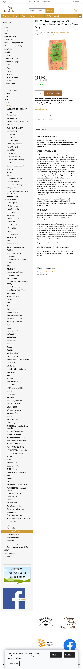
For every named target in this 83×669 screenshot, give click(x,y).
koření (9, 325)
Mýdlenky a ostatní (14, 253)
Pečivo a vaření (9, 39)
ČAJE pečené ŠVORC (14, 156)
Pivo (8, 68)
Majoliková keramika (14, 434)
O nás (30, 2)
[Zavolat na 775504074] (6, 2)
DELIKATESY (11, 303)
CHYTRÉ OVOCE (12, 356)
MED (8, 306)
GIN (8, 482)
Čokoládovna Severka (14, 287)
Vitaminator (11, 528)
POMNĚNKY (11, 341)
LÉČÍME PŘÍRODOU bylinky (16, 369)
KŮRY (9, 375)
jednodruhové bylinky (15, 178)
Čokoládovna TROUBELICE (16, 290)
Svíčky (6, 99)
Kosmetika (8, 87)
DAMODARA (11, 293)
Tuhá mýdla (12, 228)
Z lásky (7, 27)
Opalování (11, 222)
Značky (7, 556)
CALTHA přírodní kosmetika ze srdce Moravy (18, 192)
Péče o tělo (11, 215)
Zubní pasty (12, 212)
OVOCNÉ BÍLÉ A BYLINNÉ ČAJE (18, 122)
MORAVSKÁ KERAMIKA (15, 431)
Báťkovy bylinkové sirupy (16, 159)
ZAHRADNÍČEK (12, 413)
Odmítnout (56, 655)
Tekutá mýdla (13, 225)
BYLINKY (10, 175)
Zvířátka (10, 250)
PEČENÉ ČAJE (12, 463)
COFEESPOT (11, 188)
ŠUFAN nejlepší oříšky (14, 493)
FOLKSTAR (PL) (12, 331)
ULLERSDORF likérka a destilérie (18, 518)
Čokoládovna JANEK (14, 275)
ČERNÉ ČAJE (11, 115)
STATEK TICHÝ (12, 522)
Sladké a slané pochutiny (13, 43)
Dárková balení (12, 77)
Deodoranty (12, 231)
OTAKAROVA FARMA (14, 444)
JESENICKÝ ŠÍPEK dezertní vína (18, 359)
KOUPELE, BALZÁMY (14, 400)
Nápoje (7, 55)
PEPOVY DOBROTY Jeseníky (17, 450)
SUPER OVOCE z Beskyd (15, 453)
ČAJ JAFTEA (11, 134)
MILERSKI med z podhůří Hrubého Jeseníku (19, 427)
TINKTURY (11, 372)
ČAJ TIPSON (11, 137)
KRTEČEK (10, 397)
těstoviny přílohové (14, 318)
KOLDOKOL (11, 363)
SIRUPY (10, 456)
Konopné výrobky (10, 90)
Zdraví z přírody (12, 544)
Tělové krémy (13, 234)
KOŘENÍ (10, 309)
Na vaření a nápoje (14, 506)
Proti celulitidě (13, 218)
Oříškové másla (12, 496)
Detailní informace (41, 109)
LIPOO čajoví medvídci (15, 388)
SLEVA (6, 550)
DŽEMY (9, 459)
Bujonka (10, 169)
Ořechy (9, 499)
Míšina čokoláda (12, 278)
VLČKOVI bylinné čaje (14, 144)
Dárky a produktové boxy (16, 509)
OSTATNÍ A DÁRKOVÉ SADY (17, 485)
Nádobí (7, 93)
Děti (8, 241)
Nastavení (14, 664)
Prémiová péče (12, 196)
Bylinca (9, 172)
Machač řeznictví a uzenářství (17, 547)
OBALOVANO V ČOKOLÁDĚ (16, 272)
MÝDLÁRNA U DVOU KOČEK (16, 441)
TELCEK (10, 525)
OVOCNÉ (10, 299)
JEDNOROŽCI (12, 394)
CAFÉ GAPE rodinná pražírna (17, 185)
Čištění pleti (12, 203)
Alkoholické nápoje (11, 62)
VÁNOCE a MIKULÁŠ (14, 410)
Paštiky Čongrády (13, 537)
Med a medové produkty (13, 46)
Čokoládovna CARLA (14, 256)
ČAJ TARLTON (12, 131)
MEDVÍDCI (10, 391)
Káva (6, 30)
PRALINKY (11, 269)
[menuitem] (6, 16)
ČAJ (8, 266)
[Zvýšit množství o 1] (43, 92)
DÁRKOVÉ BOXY (13, 312)
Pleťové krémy (13, 206)
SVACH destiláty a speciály (16, 472)
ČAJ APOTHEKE (12, 147)
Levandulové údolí (13, 531)
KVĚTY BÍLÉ (11, 334)
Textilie (10, 344)
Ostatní (9, 80)
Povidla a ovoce (12, 512)
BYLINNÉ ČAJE (12, 419)
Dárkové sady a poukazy (15, 247)
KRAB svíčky (11, 366)
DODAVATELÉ (9, 106)
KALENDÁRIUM (12, 382)
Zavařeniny (8, 49)
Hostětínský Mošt (13, 353)
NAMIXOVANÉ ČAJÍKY (15, 128)
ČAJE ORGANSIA (12, 153)
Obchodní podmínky (43, 2)
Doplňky (10, 350)
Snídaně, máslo (12, 503)
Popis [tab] (38, 129)
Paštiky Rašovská (13, 534)
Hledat (50, 10)
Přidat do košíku (54, 93)
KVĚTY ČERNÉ (12, 337)
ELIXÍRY (10, 378)
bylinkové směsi (13, 182)
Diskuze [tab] (44, 129)
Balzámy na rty (13, 209)
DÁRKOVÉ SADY (12, 469)
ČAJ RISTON (11, 150)
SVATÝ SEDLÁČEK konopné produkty (16, 489)
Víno (8, 65)
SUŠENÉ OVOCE (13, 466)
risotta (9, 328)
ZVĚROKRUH (12, 385)
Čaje (6, 33)
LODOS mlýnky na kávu (15, 423)
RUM (9, 475)
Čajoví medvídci (10, 36)
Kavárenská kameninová (16, 437)
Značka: (45, 35)
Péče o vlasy (11, 237)
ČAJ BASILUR (11, 112)
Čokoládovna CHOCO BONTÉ (17, 259)
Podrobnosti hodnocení (61, 33)
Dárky (6, 103)
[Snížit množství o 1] (43, 94)
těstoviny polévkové (14, 322)
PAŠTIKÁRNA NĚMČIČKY (15, 447)
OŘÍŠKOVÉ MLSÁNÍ (14, 404)
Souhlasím (69, 655)
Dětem (7, 96)
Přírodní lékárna (10, 84)
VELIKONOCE (12, 407)
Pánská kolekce (12, 244)
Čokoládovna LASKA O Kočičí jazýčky (17, 283)
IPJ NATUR (10, 541)
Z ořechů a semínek (11, 58)
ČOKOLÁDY (11, 263)
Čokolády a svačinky (14, 515)
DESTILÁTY (11, 478)
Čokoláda (7, 52)
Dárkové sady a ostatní (15, 166)
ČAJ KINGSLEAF (12, 141)
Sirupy (9, 163)
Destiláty (10, 74)
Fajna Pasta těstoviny (14, 315)
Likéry (9, 71)
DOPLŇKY (10, 125)
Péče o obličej (12, 199)
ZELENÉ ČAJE (12, 118)
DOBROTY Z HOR (13, 296)
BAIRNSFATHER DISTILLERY (17, 109)
